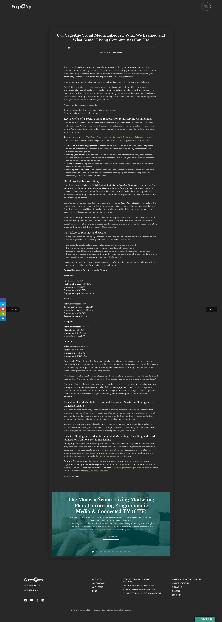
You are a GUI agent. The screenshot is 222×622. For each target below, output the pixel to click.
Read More (111, 537)
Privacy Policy (107, 610)
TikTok (49, 600)
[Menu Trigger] (206, 7)
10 (129, 552)
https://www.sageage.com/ (96, 471)
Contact (176, 595)
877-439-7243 (31, 590)
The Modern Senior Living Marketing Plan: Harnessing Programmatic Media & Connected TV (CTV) (111, 505)
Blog (94, 591)
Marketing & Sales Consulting (187, 579)
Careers (176, 591)
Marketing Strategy (99, 520)
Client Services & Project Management (142, 593)
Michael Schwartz (79, 517)
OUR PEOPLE (97, 587)
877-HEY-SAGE (32, 586)
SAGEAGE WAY (98, 583)
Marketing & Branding (142, 517)
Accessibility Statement (123, 610)
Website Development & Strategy (139, 589)
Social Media (117, 53)
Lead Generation (125, 517)
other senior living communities (108, 456)
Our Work (177, 587)
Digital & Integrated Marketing (138, 585)
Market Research (180, 583)
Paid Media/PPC (115, 520)
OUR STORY (97, 579)
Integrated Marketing (108, 517)
